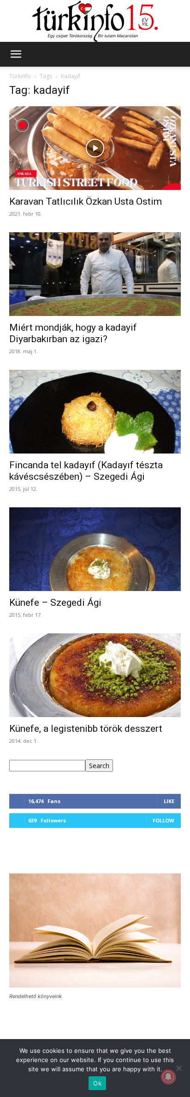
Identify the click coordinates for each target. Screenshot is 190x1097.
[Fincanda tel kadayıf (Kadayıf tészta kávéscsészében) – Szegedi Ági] (95, 412)
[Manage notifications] (168, 1076)
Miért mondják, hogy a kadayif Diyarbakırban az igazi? (73, 333)
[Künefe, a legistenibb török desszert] (95, 675)
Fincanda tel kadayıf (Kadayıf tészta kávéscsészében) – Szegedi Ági (86, 470)
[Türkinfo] (95, 21)
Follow (163, 820)
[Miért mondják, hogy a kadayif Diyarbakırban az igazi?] (95, 274)
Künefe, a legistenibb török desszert (85, 728)
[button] (15, 54)
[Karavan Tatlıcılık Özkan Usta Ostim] (95, 148)
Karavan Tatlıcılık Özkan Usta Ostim (85, 201)
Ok (97, 1083)
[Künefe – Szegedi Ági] (95, 549)
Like (169, 801)
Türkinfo (20, 76)
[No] (178, 1068)
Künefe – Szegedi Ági (55, 602)
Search (99, 765)
